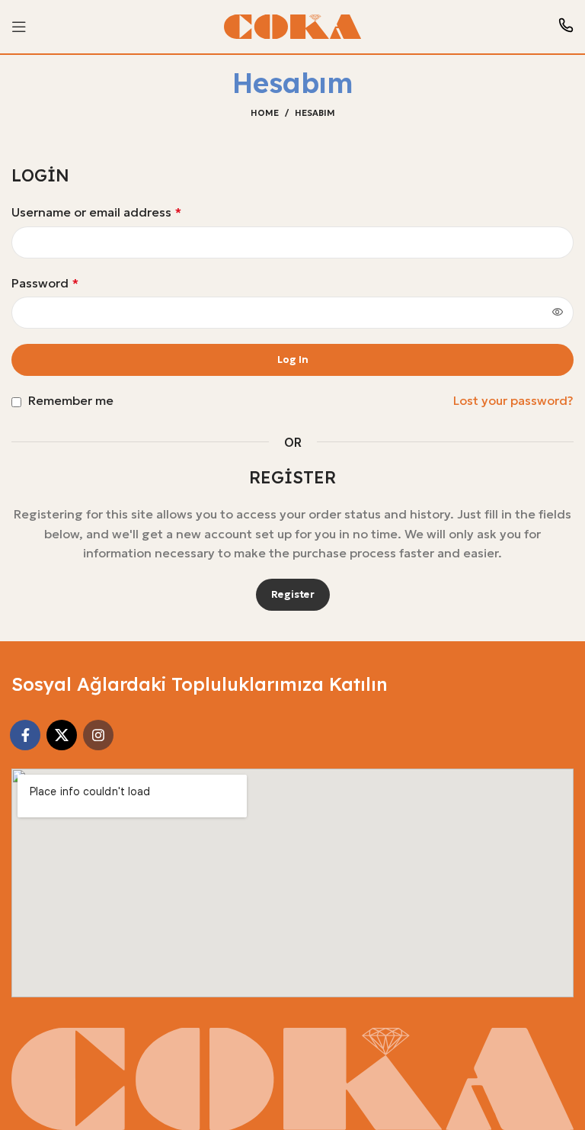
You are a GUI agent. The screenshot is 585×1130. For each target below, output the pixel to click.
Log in (292, 359)
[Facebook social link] (25, 735)
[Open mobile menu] (19, 26)
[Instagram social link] (98, 735)
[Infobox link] (566, 27)
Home (265, 113)
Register (293, 594)
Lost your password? (513, 400)
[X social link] (61, 735)
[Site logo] (292, 25)
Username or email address (96, 212)
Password (44, 283)
